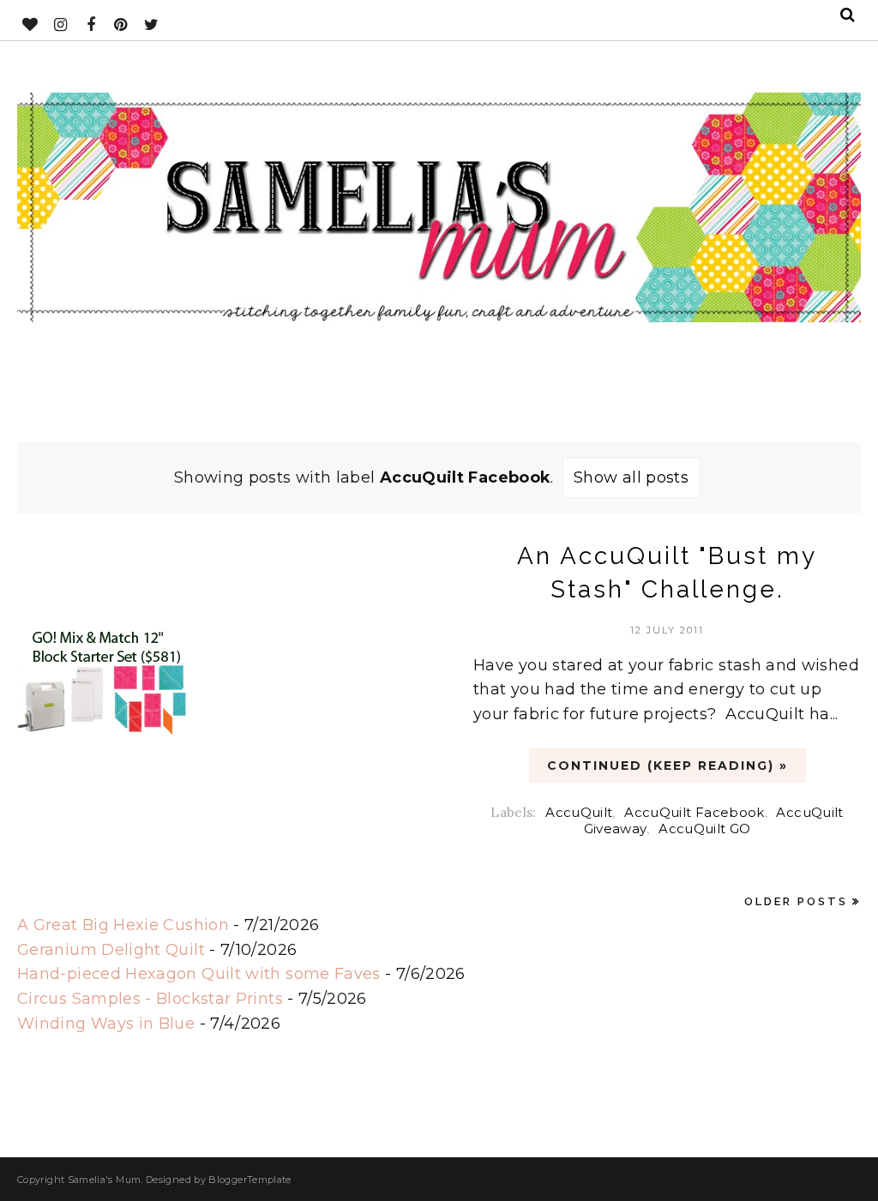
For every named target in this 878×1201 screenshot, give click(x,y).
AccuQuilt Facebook (694, 812)
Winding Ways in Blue (106, 1023)
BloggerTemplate (249, 1180)
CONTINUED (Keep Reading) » (667, 765)
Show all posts (631, 477)
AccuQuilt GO (704, 828)
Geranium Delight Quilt (111, 949)
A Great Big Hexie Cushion (123, 925)
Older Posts (796, 901)
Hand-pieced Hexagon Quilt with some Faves (199, 973)
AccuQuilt (578, 812)
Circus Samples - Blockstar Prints (150, 998)
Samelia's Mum (104, 1180)
